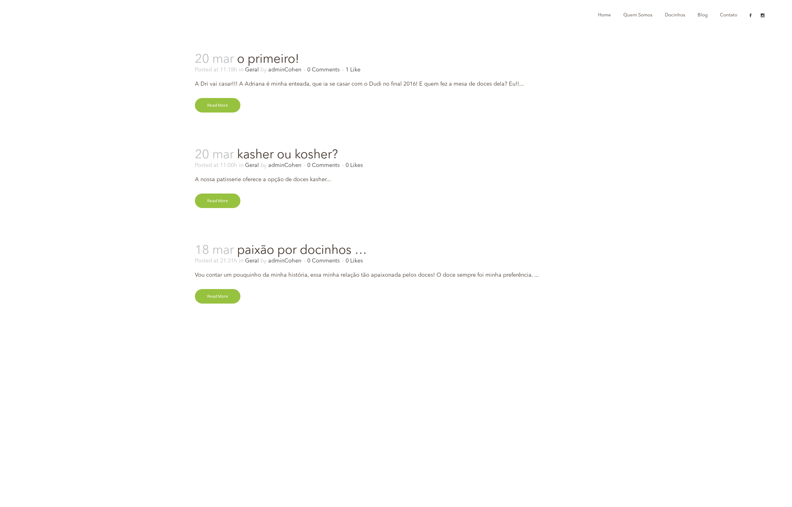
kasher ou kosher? (287, 155)
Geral (252, 70)
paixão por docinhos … (302, 251)
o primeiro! (268, 59)
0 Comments (323, 70)
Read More (217, 105)
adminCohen (284, 70)
